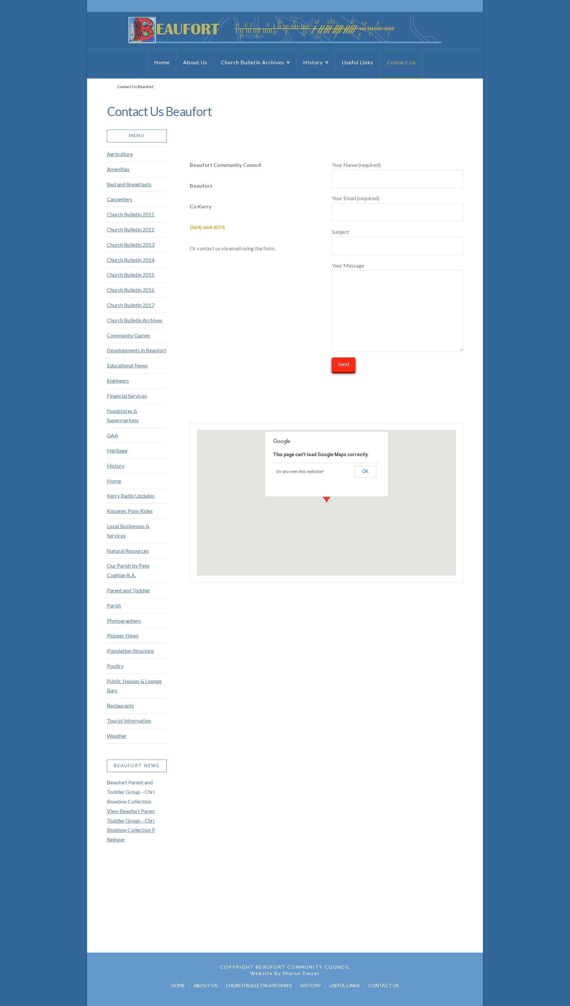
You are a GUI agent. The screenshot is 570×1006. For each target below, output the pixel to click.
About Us (205, 985)
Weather (117, 736)
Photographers (124, 620)
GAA (112, 435)
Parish (114, 605)
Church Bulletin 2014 (130, 260)
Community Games (128, 335)
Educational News (127, 365)
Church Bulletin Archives (134, 320)
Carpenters (119, 199)
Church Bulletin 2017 (130, 305)
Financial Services (127, 396)
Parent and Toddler (128, 590)
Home (114, 481)
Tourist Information (129, 720)
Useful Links (344, 985)
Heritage (117, 450)
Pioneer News (123, 635)
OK (365, 471)
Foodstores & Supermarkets (123, 416)
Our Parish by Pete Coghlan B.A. (128, 570)
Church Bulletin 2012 (130, 229)
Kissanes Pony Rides (130, 511)
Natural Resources (128, 551)
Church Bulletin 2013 (130, 244)
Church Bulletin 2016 (130, 290)
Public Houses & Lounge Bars (134, 686)
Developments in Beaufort (136, 350)
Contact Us (383, 985)
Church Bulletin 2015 (130, 274)
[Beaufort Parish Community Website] (285, 30)
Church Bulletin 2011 (130, 214)
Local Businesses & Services (128, 531)
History (115, 465)
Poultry (115, 666)
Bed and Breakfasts (129, 184)
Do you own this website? (300, 471)
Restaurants (120, 705)
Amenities (118, 169)
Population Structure (130, 650)
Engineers (118, 380)
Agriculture (120, 154)
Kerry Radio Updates (130, 495)
